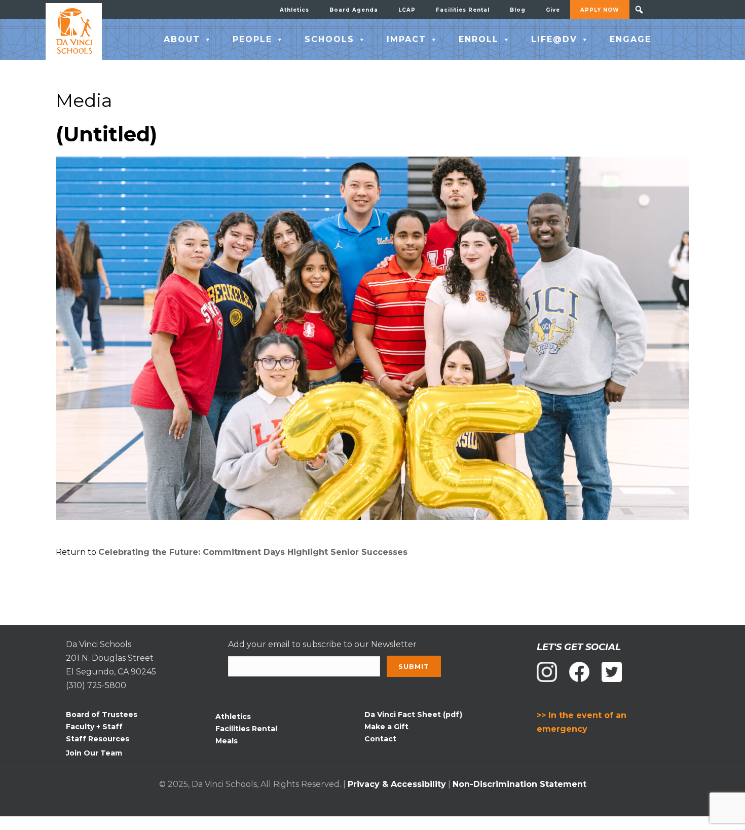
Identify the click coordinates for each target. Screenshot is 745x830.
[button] (639, 9)
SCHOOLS (329, 39)
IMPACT (406, 39)
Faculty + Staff (94, 726)
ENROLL (479, 39)
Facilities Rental (463, 10)
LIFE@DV (554, 39)
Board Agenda (353, 10)
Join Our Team (94, 753)
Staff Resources (97, 738)
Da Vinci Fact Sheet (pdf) (413, 714)
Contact (380, 738)
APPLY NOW (599, 10)
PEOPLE (252, 39)
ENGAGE (630, 39)
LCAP (407, 10)
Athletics (294, 10)
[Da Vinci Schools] (74, 31)
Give (553, 10)
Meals (226, 740)
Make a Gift (386, 726)
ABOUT (182, 39)
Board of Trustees (101, 714)
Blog (518, 10)
